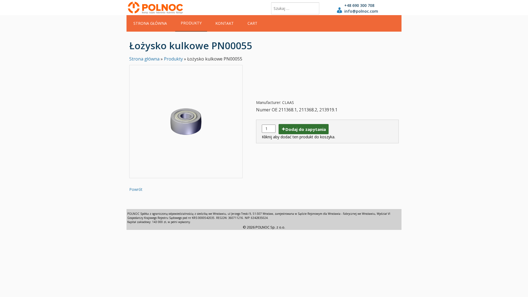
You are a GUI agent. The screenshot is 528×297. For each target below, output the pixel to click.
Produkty (191, 23)
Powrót (135, 189)
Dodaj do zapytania (305, 129)
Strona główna (150, 23)
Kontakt (224, 23)
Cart (252, 23)
